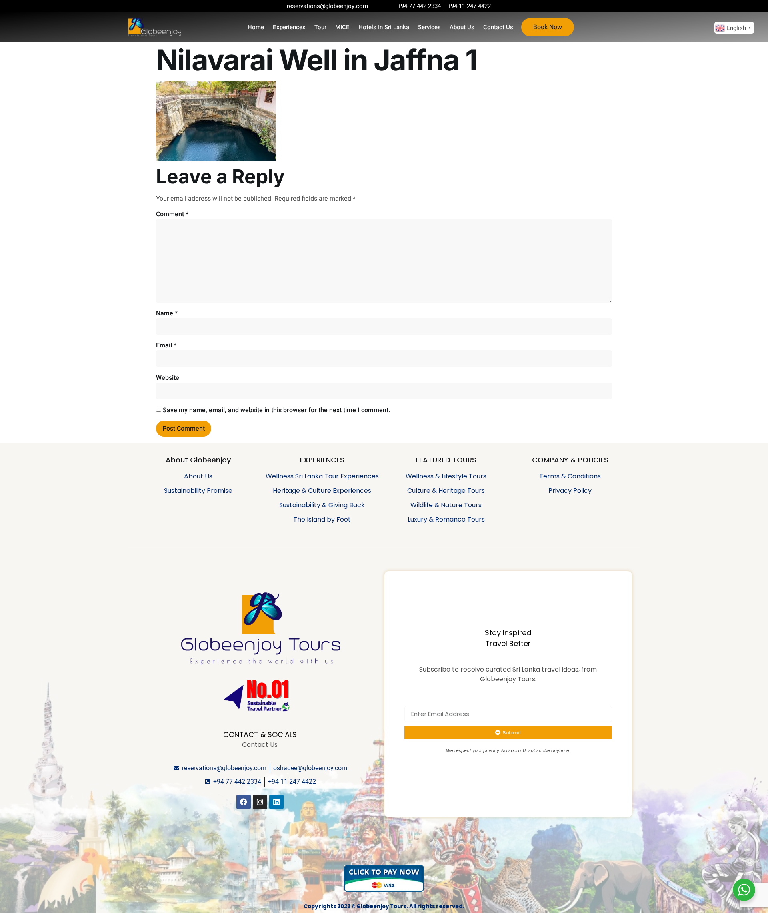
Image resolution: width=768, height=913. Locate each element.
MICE (342, 27)
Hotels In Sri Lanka (383, 27)
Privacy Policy (570, 490)
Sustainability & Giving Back (322, 505)
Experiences (289, 27)
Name (167, 313)
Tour (320, 27)
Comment (172, 214)
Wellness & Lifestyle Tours (446, 476)
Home (256, 27)
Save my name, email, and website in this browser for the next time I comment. (276, 410)
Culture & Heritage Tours (446, 490)
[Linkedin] (276, 802)
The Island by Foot (322, 519)
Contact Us (498, 27)
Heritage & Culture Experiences (322, 490)
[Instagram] (260, 802)
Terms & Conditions (570, 476)
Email (166, 345)
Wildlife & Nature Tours (446, 505)
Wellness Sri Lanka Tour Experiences (322, 476)
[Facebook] (243, 802)
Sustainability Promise (198, 490)
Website (167, 378)
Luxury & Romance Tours (446, 519)
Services (429, 27)
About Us (462, 27)
